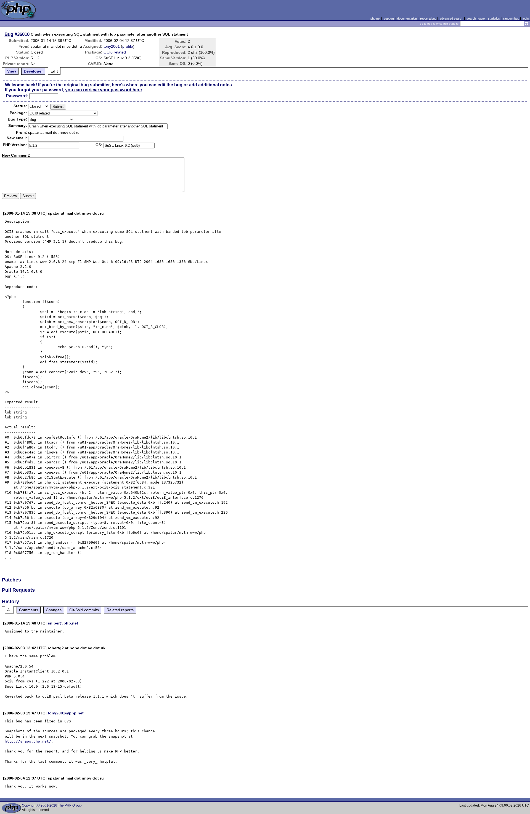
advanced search (451, 18)
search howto (476, 18)
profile (127, 46)
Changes (54, 610)
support (389, 18)
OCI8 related (115, 52)
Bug (8, 34)
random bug (511, 18)
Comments (28, 610)
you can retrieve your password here (103, 89)
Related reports (120, 610)
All (9, 610)
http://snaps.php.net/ (28, 741)
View (11, 71)
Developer (33, 71)
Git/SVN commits (84, 610)
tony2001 (112, 46)
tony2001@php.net (66, 713)
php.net (375, 18)
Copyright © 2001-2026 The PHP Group (52, 805)
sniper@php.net (63, 623)
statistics (494, 18)
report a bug (428, 18)
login (526, 18)
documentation (407, 18)
